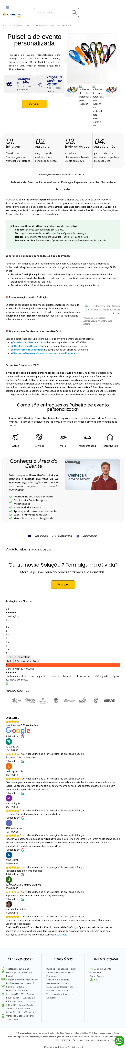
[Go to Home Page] (4, 25)
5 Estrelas (20, 661)
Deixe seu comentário (18, 657)
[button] (92, 474)
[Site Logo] (12, 15)
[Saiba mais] (77, 536)
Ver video (41, 536)
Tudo (9, 661)
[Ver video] (29, 536)
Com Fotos (33, 661)
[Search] (67, 12)
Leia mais (62, 934)
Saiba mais (89, 536)
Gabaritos (65, 536)
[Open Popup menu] (7, 7)
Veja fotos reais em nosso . (45, 353)
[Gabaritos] (54, 536)
